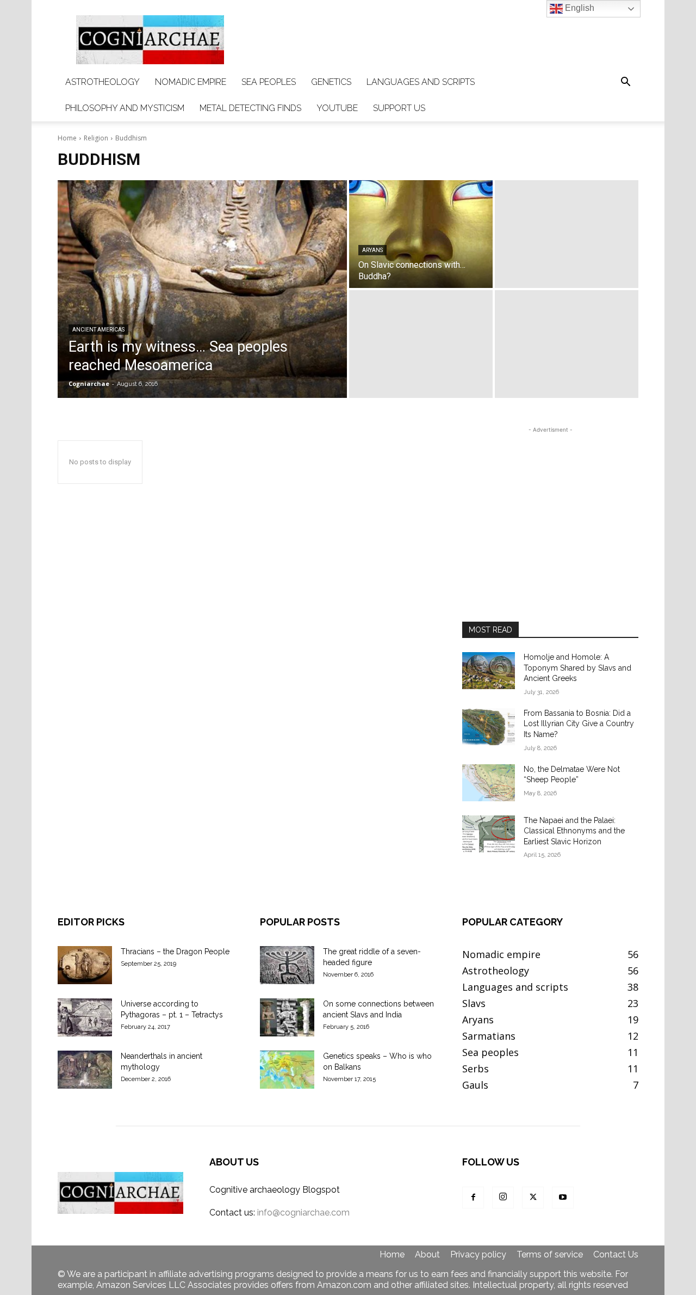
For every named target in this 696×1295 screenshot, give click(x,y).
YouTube (337, 108)
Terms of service (550, 1255)
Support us (399, 108)
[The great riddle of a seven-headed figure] (287, 965)
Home (67, 138)
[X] (533, 1197)
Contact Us (615, 1255)
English (578, 8)
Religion (96, 138)
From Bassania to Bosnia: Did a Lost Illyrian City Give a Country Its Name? (579, 724)
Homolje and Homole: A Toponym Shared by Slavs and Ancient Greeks (577, 668)
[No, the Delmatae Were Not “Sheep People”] (488, 782)
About (427, 1255)
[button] (625, 82)
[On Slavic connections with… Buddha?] (421, 234)
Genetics (331, 82)
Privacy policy (478, 1255)
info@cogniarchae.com (303, 1212)
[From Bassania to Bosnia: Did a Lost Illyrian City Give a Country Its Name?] (488, 726)
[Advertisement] (440, 39)
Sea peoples (268, 82)
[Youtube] (563, 1197)
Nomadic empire (190, 82)
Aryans (372, 250)
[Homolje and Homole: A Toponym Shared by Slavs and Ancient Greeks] (488, 670)
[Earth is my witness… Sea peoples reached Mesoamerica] (202, 289)
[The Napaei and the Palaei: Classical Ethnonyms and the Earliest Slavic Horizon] (488, 833)
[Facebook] (473, 1197)
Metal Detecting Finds (250, 108)
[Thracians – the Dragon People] (85, 965)
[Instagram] (503, 1197)
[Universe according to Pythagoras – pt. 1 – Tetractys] (85, 1017)
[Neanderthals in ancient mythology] (85, 1070)
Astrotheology (102, 82)
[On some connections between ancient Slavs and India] (287, 1017)
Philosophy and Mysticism (124, 108)
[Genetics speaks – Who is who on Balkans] (287, 1070)
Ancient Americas (98, 330)
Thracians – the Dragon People (175, 951)
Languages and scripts (420, 82)
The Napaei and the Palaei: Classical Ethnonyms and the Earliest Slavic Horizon (574, 831)
